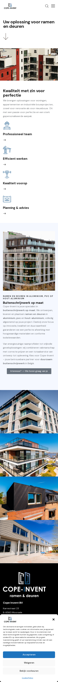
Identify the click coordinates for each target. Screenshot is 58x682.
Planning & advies (16, 208)
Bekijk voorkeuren (29, 670)
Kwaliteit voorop (15, 183)
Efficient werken (15, 159)
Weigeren (29, 662)
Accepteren (29, 654)
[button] (53, 619)
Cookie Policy (27, 678)
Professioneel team (17, 134)
